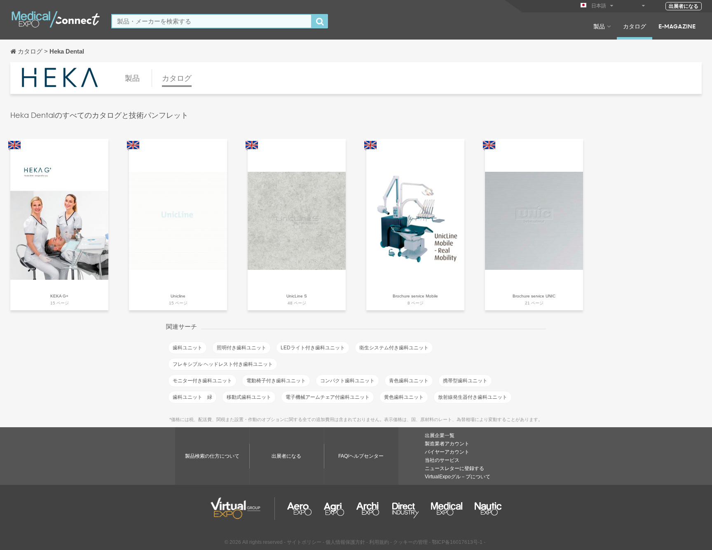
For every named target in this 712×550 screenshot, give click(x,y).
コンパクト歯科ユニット (347, 381)
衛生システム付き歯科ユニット (394, 348)
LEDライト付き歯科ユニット (313, 348)
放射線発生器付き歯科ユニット (472, 397)
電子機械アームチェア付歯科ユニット (328, 397)
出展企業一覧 (439, 435)
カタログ (634, 26)
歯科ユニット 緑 (192, 397)
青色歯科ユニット (409, 381)
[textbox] (211, 21)
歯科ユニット (187, 348)
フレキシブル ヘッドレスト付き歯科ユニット (223, 364)
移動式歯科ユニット (249, 397)
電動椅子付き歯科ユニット (276, 381)
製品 (599, 26)
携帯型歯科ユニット (465, 381)
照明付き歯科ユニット (241, 348)
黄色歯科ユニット (404, 397)
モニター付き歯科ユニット (202, 381)
